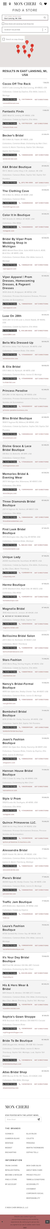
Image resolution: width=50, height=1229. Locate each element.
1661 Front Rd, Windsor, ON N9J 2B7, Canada (21, 965)
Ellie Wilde (33, 92)
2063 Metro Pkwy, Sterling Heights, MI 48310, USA (23, 664)
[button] (23, 47)
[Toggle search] (41, 4)
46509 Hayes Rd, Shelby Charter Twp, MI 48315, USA (24, 882)
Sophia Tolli (30, 147)
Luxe (32, 1052)
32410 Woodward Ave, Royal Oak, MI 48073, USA (22, 589)
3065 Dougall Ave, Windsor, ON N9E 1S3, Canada (23, 1045)
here (24, 1227)
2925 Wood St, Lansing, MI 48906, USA (18, 115)
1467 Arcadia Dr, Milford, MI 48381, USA (18, 219)
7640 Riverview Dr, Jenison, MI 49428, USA (20, 613)
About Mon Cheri (34, 1170)
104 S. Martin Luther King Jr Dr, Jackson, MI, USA (22, 171)
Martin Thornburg (18, 147)
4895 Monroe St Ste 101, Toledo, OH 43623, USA (22, 1076)
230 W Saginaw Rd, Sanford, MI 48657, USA (20, 509)
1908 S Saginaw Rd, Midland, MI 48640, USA (20, 422)
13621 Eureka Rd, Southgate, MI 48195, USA (20, 802)
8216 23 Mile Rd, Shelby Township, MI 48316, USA (22, 719)
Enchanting (10, 1152)
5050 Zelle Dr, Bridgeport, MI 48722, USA (19, 292)
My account (11, 1184)
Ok (47, 1222)
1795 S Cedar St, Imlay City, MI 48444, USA (20, 778)
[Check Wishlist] (45, 4)
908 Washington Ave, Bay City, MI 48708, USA (21, 537)
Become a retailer (13, 1175)
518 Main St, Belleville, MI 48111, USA (17, 454)
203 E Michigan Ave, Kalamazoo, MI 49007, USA (22, 482)
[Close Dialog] (2, 1222)
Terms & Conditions (35, 1179)
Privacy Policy (33, 1175)
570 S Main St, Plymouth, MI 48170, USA (19, 371)
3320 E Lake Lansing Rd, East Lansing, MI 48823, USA (25, 88)
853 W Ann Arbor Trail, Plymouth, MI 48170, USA (22, 347)
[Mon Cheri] (17, 1106)
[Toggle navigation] (5, 4)
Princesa (30, 1143)
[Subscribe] (38, 1119)
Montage (6, 95)
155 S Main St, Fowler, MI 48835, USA (18, 139)
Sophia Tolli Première (11, 151)
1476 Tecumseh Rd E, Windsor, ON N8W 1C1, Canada (24, 1021)
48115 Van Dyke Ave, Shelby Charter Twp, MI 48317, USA (25, 692)
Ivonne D (42, 92)
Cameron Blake (19, 143)
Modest (8, 1148)
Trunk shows (11, 1165)
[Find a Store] (10, 4)
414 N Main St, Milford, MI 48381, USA (18, 195)
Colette (30, 1138)
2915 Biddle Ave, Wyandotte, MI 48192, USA (20, 906)
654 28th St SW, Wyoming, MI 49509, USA (19, 395)
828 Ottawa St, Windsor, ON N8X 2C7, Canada (22, 993)
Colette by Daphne (20, 92)
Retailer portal (12, 1170)
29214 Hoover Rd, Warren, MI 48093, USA (19, 854)
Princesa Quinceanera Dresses (25, 296)
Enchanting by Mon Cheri (36, 143)
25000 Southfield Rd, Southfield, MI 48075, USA (22, 561)
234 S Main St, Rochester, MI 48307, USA (19, 640)
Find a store (11, 1179)
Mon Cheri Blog (33, 1165)
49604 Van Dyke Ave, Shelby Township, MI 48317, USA (25, 747)
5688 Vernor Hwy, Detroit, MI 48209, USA (19, 826)
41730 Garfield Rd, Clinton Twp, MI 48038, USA (22, 934)
